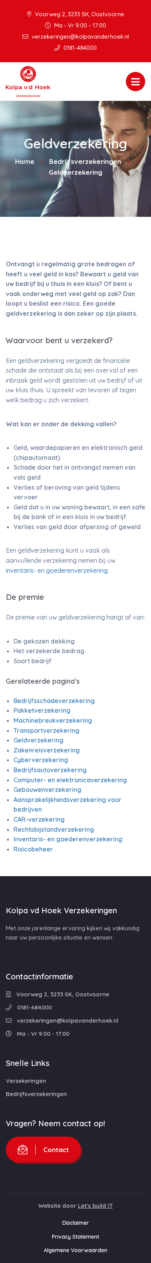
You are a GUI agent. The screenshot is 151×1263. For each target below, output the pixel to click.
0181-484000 (79, 47)
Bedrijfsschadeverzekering (54, 701)
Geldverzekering (38, 740)
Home (24, 161)
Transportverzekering (46, 730)
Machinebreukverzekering (53, 720)
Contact (56, 1150)
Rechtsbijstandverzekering (54, 829)
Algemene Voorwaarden (75, 1250)
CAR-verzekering (39, 819)
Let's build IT (95, 1205)
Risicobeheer (33, 849)
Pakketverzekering (42, 710)
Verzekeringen (26, 1080)
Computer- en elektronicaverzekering (70, 780)
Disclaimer (75, 1222)
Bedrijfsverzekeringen (85, 161)
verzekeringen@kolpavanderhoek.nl (79, 36)
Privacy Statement (75, 1236)
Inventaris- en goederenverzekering (68, 839)
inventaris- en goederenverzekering (57, 570)
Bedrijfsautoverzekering (50, 770)
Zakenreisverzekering (47, 750)
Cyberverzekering (41, 760)
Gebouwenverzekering (47, 789)
